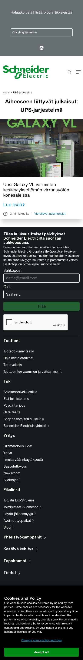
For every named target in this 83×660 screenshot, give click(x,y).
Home (6, 92)
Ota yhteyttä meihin (24, 32)
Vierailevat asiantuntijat (49, 213)
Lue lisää (12, 204)
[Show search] (69, 72)
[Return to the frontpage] (24, 72)
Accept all (41, 652)
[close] (41, 48)
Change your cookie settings (41, 640)
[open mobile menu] (78, 72)
